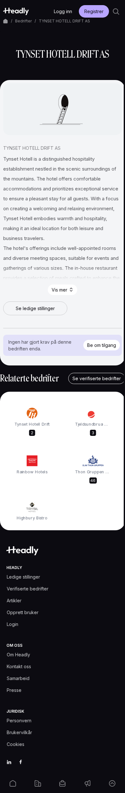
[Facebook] (20, 762)
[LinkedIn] (9, 762)
